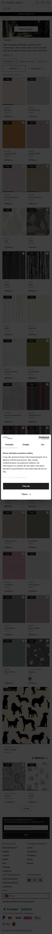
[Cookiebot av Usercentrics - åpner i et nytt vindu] (38, 437)
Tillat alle (26, 486)
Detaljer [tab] (26, 445)
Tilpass (25, 494)
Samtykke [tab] (9, 445)
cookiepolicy (20, 477)
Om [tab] (42, 445)
